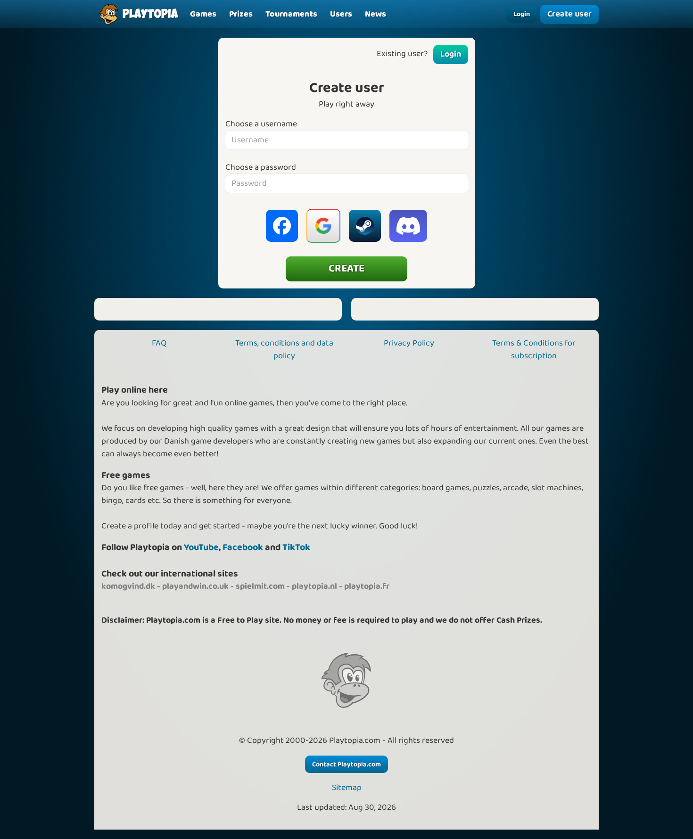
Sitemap (347, 787)
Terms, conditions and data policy (284, 349)
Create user (569, 14)
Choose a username (261, 124)
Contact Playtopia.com (346, 764)
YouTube (201, 547)
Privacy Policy (409, 343)
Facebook (243, 547)
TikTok (296, 547)
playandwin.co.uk (195, 586)
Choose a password (260, 167)
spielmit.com (260, 586)
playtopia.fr (366, 586)
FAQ (159, 343)
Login (521, 14)
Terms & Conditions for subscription (534, 349)
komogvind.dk (128, 586)
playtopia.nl (314, 586)
